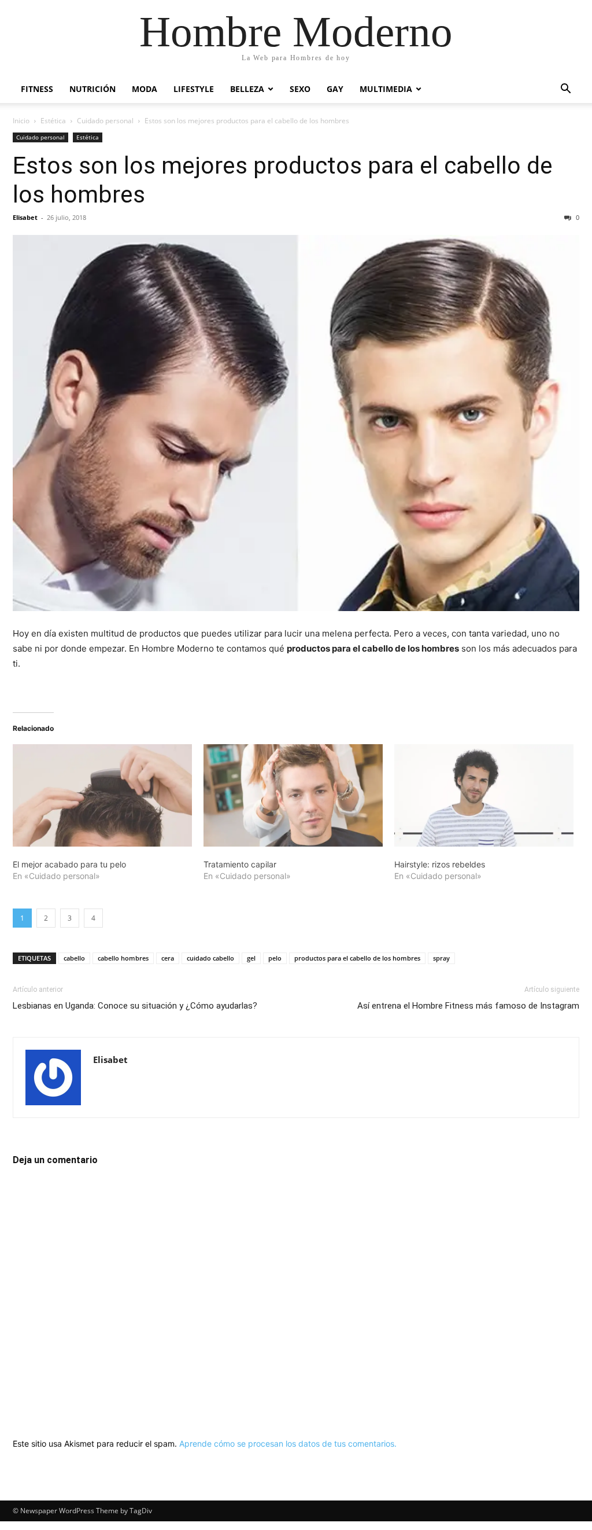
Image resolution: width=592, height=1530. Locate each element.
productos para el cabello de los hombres (357, 958)
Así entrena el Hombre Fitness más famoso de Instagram (468, 1006)
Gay (335, 88)
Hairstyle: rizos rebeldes (439, 864)
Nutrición (92, 88)
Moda (144, 88)
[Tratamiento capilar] (293, 795)
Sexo (300, 88)
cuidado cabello (210, 958)
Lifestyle (193, 88)
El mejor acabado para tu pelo (69, 864)
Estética (53, 121)
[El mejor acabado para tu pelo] (102, 795)
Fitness (37, 88)
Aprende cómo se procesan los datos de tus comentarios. (288, 1443)
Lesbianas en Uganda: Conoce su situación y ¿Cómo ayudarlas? (135, 1006)
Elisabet (25, 217)
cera (167, 958)
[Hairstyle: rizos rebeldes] (484, 795)
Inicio (21, 121)
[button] (565, 89)
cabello (74, 958)
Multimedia (386, 88)
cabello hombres (123, 958)
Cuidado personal (105, 121)
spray (441, 958)
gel (251, 958)
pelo (275, 958)
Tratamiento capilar (240, 864)
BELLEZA (247, 88)
